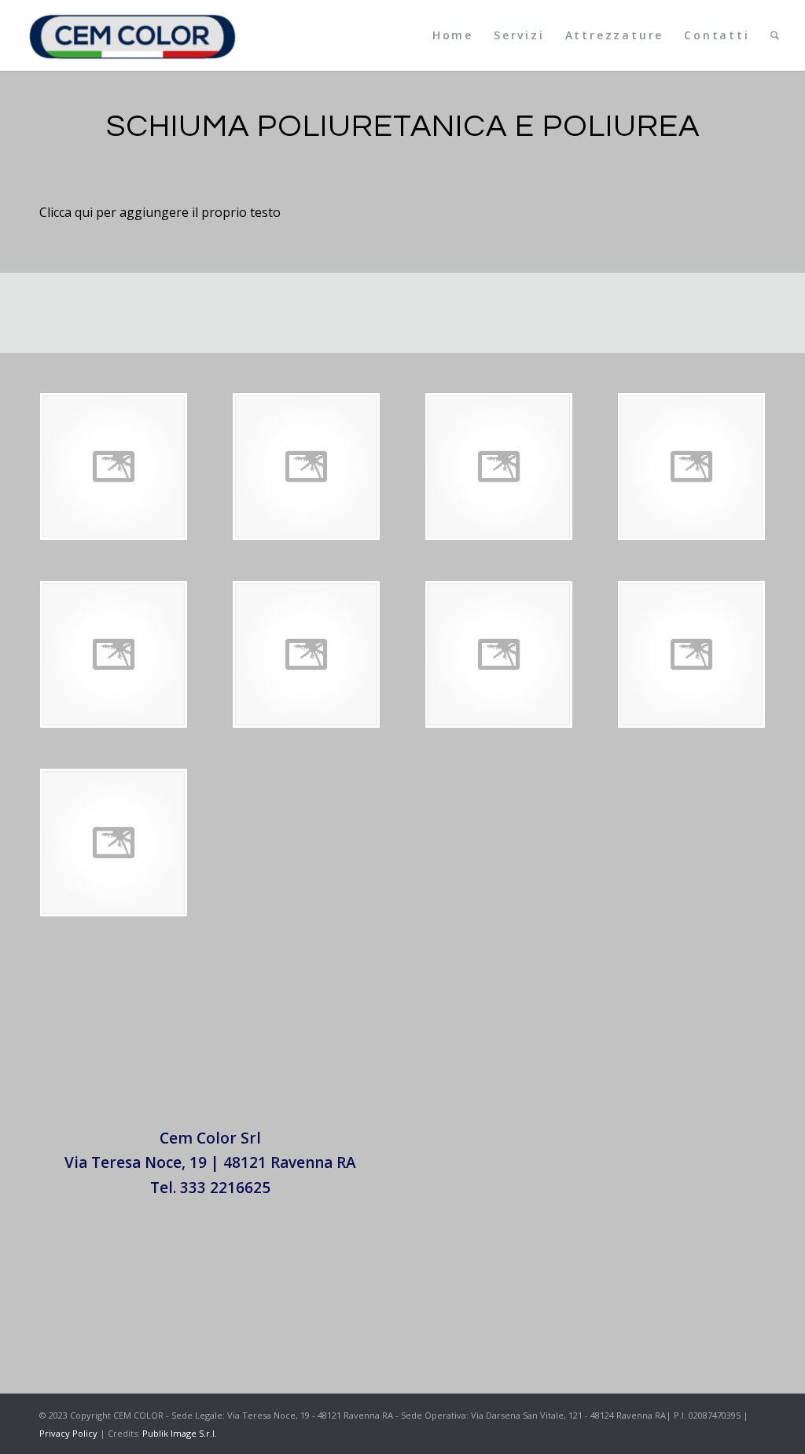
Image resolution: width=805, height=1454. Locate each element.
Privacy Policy (68, 1433)
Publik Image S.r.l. (179, 1433)
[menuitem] (452, 35)
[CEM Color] (132, 35)
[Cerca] (774, 35)
